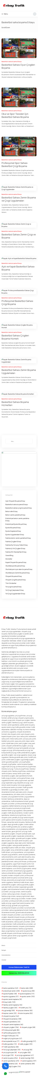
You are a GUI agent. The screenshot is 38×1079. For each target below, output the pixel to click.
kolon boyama (26, 1013)
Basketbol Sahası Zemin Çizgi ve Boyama (19, 236)
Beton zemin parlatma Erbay (15, 515)
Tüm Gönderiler (10, 583)
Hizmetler (8, 559)
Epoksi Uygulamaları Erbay (14, 535)
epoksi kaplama (27, 994)
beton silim (27, 988)
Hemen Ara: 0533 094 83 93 (19, 973)
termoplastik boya (11, 1041)
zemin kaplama (29, 1061)
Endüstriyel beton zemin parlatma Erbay (17, 519)
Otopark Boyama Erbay (13, 576)
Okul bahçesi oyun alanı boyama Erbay (18, 569)
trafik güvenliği (29, 1041)
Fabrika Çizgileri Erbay (13, 541)
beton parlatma (10, 988)
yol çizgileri (25, 1052)
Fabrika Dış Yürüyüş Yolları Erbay (16, 545)
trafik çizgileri (26, 1044)
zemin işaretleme (11, 1061)
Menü (3, 945)
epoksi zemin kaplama (12, 999)
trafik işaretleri (10, 1044)
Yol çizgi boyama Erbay (13, 587)
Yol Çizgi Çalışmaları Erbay (14, 590)
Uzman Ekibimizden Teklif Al (19, 967)
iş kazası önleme (25, 1010)
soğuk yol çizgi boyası (12, 1038)
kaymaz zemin (10, 1013)
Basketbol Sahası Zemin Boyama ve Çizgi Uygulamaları (19, 199)
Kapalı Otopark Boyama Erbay (15, 562)
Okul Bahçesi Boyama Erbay (15, 566)
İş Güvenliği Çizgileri (12, 1066)
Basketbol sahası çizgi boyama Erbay (18, 508)
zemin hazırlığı (27, 1058)
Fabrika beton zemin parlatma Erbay (18, 538)
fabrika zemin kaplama (12, 1005)
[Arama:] (19, 441)
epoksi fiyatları (10, 994)
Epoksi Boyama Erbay (13, 528)
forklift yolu (25, 1008)
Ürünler (4, 960)
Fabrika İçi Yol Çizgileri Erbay (15, 548)
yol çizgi (27, 1050)
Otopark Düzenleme (12, 1019)
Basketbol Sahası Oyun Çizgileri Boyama (18, 66)
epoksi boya (29, 991)
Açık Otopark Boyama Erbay (15, 501)
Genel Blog (9, 555)
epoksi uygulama (11, 996)
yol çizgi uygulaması (25, 1055)
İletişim (4, 950)
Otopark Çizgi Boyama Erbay (15, 580)
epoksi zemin (28, 996)
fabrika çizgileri (10, 1008)
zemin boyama (10, 1058)
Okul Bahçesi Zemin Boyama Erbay (17, 573)
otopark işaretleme (11, 1022)
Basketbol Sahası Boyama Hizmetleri (15, 403)
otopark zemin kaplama (13, 1024)
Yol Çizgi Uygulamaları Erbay (15, 594)
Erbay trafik (9, 1002)
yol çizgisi (8, 1055)
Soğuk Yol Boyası (11, 1036)
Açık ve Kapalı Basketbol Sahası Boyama (18, 268)
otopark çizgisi (28, 1027)
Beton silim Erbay (11, 511)
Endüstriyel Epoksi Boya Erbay (16, 524)
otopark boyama (11, 1016)
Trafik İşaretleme (11, 1047)
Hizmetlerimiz (6, 955)
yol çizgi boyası (10, 1052)
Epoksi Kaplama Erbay (13, 531)
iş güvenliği (9, 1010)
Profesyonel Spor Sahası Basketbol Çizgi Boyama (14, 164)
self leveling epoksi (11, 1033)
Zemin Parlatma (10, 1064)
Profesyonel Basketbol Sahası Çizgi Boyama (17, 302)
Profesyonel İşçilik (11, 1030)
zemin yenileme (27, 1064)
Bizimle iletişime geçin (9, 711)
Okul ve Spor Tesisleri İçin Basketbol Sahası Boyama (15, 115)
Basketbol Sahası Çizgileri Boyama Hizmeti (15, 337)
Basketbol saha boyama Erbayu (12, 61)
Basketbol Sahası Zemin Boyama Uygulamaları (19, 371)
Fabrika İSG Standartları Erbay (15, 552)
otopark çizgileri (11, 1027)
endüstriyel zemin (11, 991)
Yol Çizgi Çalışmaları (12, 1050)
